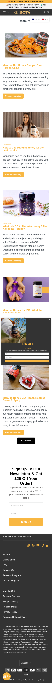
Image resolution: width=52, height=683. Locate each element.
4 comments (7, 144)
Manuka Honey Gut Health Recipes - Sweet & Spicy (25, 399)
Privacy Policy (10, 612)
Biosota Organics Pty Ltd (17, 537)
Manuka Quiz (9, 591)
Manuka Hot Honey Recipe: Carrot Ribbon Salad (23, 66)
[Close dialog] (49, 319)
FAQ (5, 565)
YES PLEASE (27, 361)
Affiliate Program (11, 580)
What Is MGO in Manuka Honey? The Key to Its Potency (25, 227)
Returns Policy (10, 607)
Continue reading (13, 96)
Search (6, 554)
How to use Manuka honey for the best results (23, 149)
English (24, 663)
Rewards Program (12, 575)
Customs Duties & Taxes (15, 617)
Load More (26, 441)
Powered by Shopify (38, 680)
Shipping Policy (10, 601)
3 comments (7, 223)
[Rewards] (7, 676)
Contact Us (8, 570)
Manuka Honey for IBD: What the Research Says (22, 311)
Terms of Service (11, 596)
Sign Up (26, 521)
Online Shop (9, 559)
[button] (39, 19)
